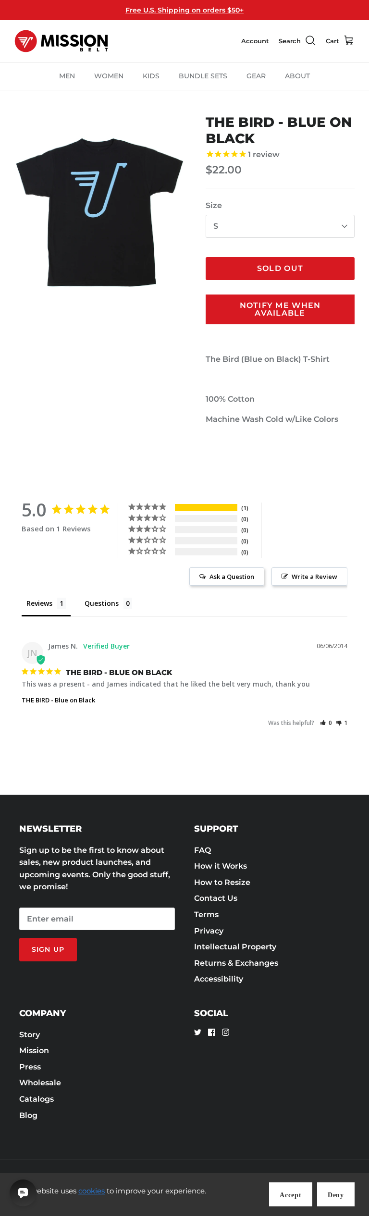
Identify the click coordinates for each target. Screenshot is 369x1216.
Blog (28, 1115)
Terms (206, 914)
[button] (326, 723)
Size (214, 205)
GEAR (256, 76)
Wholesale (40, 1082)
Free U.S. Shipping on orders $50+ (184, 10)
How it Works (220, 866)
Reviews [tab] (39, 603)
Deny (336, 1195)
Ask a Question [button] (231, 576)
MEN (67, 76)
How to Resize (222, 882)
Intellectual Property (235, 946)
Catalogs (36, 1099)
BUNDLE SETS (203, 76)
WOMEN (108, 76)
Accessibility (218, 978)
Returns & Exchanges (236, 963)
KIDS (151, 76)
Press (30, 1066)
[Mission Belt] (61, 41)
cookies (91, 1190)
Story (29, 1034)
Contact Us (215, 898)
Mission (34, 1050)
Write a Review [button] (314, 576)
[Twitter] (197, 1032)
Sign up (48, 949)
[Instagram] (225, 1032)
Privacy (208, 930)
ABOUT (297, 76)
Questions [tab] (102, 603)
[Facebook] (211, 1032)
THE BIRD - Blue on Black (58, 700)
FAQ (202, 850)
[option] (99, 212)
